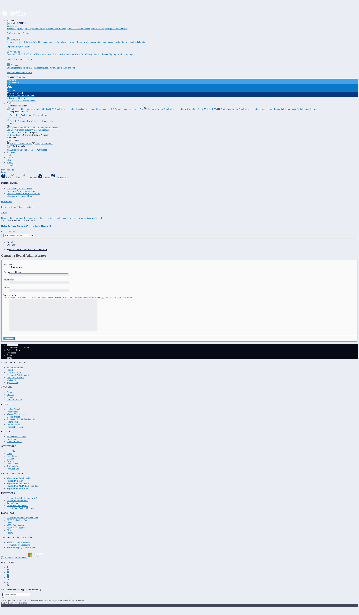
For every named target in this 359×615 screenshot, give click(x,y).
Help (9, 155)
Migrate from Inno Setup (18, 483)
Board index (12, 345)
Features (10, 20)
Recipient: (7, 264)
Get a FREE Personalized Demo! (21, 100)
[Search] (32, 235)
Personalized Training (16, 436)
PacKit (10, 370)
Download (11, 165)
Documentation (13, 417)
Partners (10, 397)
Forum (10, 157)
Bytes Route (12, 382)
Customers (11, 461)
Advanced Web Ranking (18, 375)
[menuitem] (10, 242)
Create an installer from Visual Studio (23, 193)
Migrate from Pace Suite (17, 488)
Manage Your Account (17, 414)
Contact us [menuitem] (11, 353)
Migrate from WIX (15, 481)
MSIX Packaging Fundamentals (21, 547)
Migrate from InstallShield (18, 478)
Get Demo (11, 132)
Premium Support (14, 441)
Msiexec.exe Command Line (19, 196)
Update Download (15, 409)
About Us (11, 392)
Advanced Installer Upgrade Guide (22, 517)
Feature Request (14, 424)
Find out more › (8, 231)
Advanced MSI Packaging (18, 545)
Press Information (14, 399)
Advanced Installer (15, 367)
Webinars (11, 522)
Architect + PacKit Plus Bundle (21, 419)
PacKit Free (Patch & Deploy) (20, 508)
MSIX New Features (16, 528)
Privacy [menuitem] (10, 355)
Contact (10, 394)
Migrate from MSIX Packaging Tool (23, 486)
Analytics (11, 152)
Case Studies (12, 463)
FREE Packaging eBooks (18, 520)
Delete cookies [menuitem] (13, 350)
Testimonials (12, 466)
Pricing (10, 162)
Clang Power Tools (15, 377)
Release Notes (13, 412)
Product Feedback (15, 427)
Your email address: (12, 272)
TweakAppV (12, 503)
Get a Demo (12, 456)
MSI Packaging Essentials (18, 542)
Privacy (13, 603)
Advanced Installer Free (17, 500)
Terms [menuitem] (9, 358)
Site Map (23, 603)
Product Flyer (13, 469)
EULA (4, 603)
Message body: (10, 295)
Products (10, 103)
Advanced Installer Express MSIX (22, 498)
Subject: (7, 287)
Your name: (8, 279)
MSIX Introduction (15, 525)
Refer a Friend (13, 422)
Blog (9, 160)
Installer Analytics (15, 372)
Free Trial (11, 451)
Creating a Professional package (21, 191)
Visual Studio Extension (17, 505)
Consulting (11, 439)
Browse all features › (18, 98)
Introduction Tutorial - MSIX (19, 188)
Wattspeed (11, 380)
